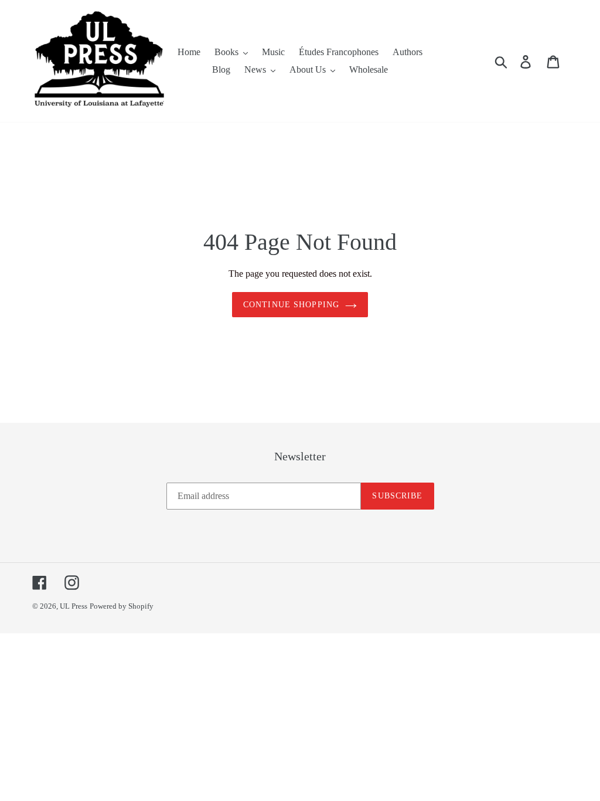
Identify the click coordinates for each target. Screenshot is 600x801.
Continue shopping (291, 304)
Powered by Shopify (122, 606)
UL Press (73, 606)
